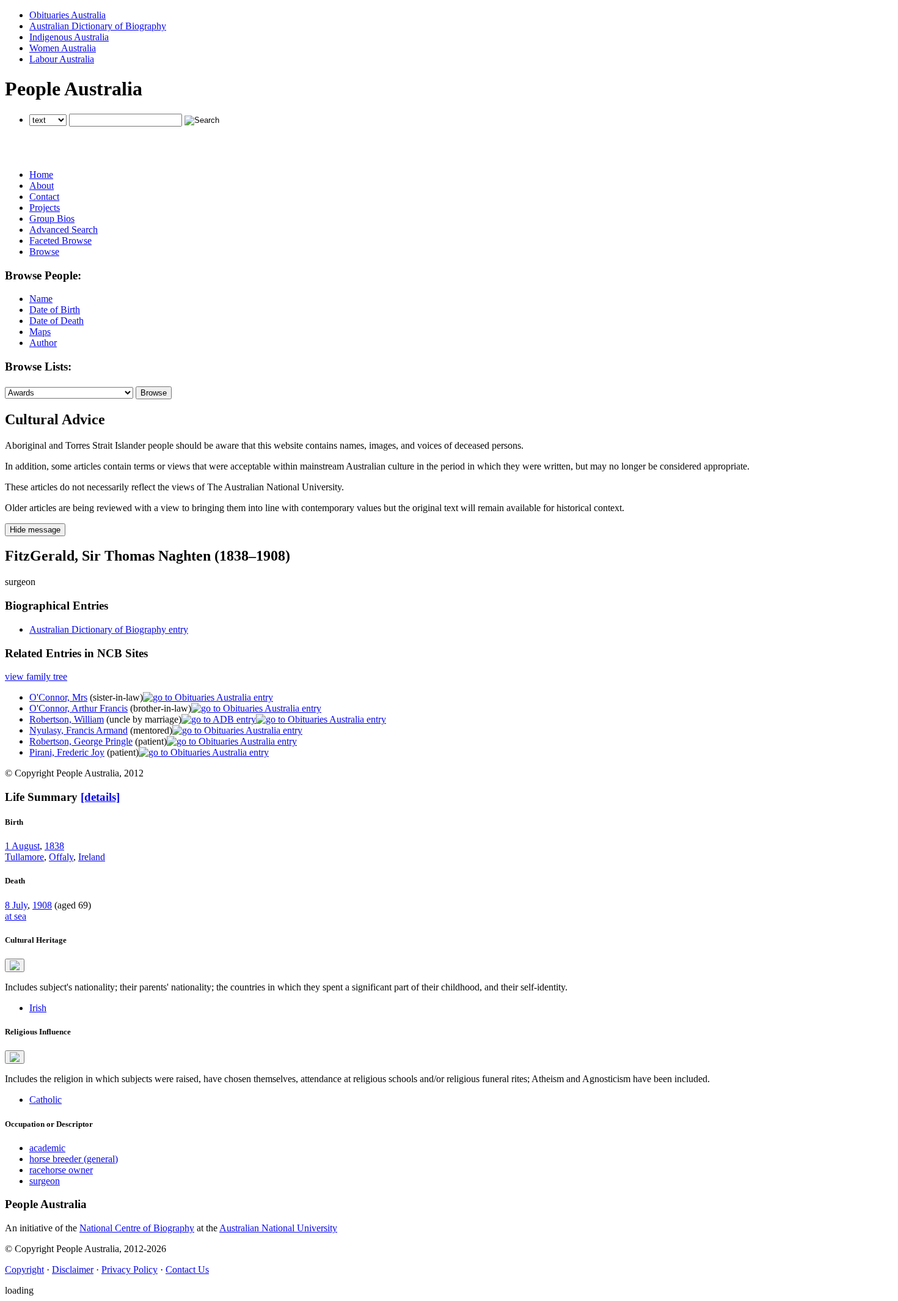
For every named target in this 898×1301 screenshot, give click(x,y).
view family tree (36, 676)
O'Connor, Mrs (58, 697)
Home (41, 174)
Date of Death (56, 320)
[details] (100, 797)
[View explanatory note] (14, 965)
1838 (54, 846)
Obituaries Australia (67, 15)
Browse (44, 251)
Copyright (24, 1269)
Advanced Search (63, 229)
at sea (15, 916)
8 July (16, 905)
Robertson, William (66, 719)
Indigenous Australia (69, 37)
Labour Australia (61, 59)
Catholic (45, 1099)
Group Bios (52, 218)
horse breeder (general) (73, 1159)
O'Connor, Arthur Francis (78, 708)
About (41, 185)
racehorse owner (61, 1170)
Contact (44, 196)
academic (47, 1148)
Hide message (35, 529)
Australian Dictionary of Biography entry (108, 629)
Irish (37, 1008)
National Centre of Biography (136, 1228)
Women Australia (62, 48)
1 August (22, 846)
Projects (44, 207)
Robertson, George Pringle (81, 741)
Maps (40, 331)
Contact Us (187, 1269)
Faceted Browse (60, 240)
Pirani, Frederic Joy (66, 752)
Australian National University (278, 1228)
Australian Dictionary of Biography (97, 26)
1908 (42, 905)
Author (43, 342)
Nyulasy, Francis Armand (78, 730)
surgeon (44, 1181)
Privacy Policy (129, 1269)
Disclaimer (72, 1269)
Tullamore (24, 857)
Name (41, 298)
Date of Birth (54, 309)
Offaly (61, 857)
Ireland (91, 857)
